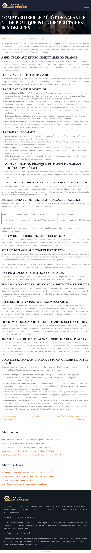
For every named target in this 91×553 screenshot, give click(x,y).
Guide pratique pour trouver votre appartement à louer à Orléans (27, 451)
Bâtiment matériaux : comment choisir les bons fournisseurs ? (22, 417)
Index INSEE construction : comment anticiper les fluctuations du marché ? (31, 455)
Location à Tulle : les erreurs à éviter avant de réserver (23, 443)
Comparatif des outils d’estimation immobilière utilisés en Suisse (27, 447)
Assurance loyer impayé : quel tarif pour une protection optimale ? (27, 476)
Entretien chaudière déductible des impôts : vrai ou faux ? (24, 472)
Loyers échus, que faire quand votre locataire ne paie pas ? (24, 484)
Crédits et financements (11, 39)
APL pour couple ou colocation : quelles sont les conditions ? (25, 480)
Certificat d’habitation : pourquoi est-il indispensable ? (72, 417)
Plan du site (45, 551)
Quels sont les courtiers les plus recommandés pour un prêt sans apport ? (31, 439)
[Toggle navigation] (86, 6)
